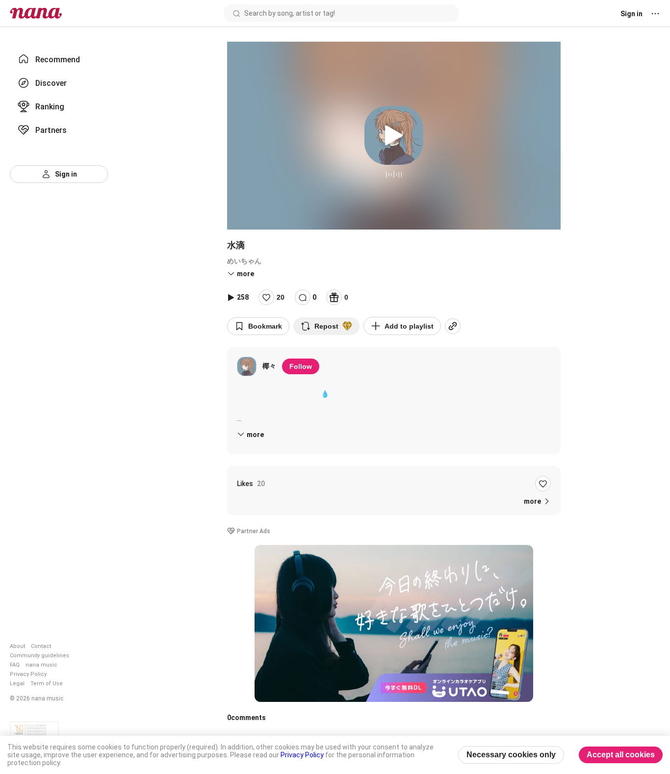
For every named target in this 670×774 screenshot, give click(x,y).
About (17, 646)
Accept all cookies (621, 754)
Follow (300, 366)
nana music (41, 665)
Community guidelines (39, 655)
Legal (17, 683)
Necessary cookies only (511, 754)
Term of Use (46, 683)
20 (280, 297)
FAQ (15, 665)
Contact (41, 646)
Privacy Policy (28, 674)
